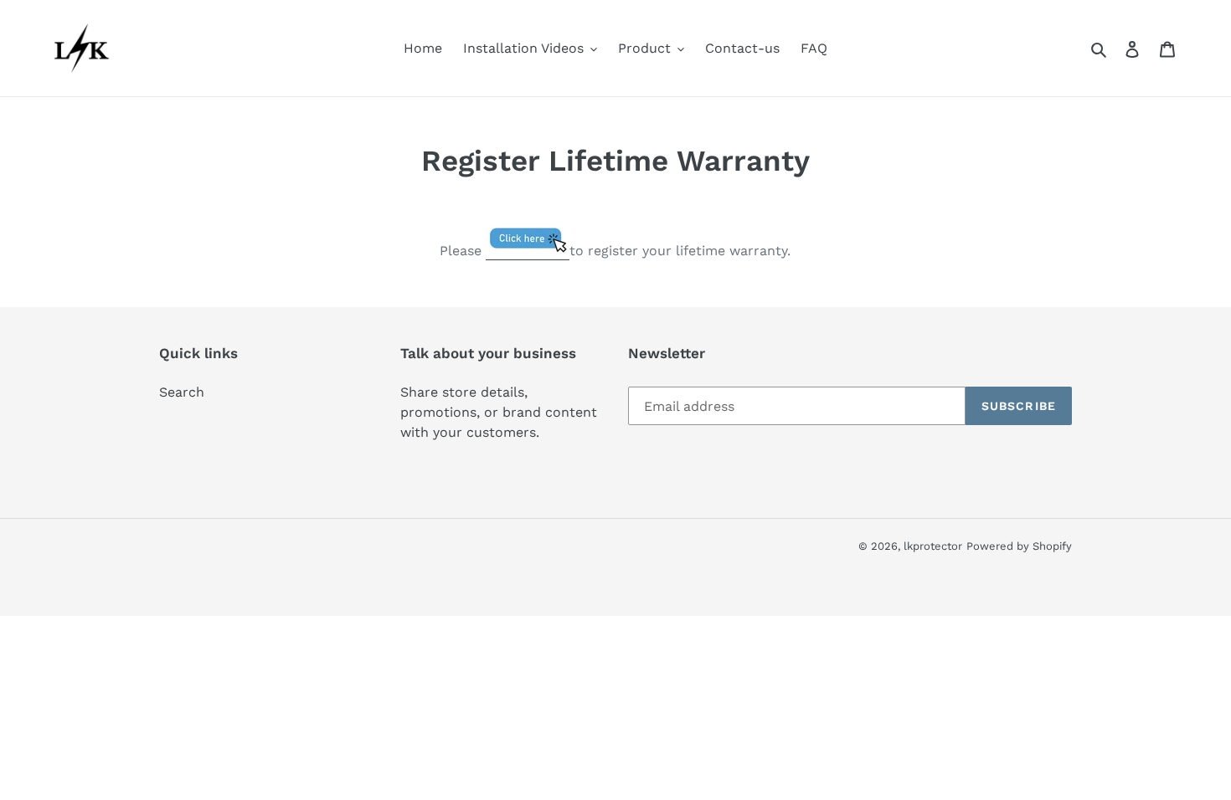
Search (181, 392)
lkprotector (933, 546)
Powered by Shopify (1019, 546)
